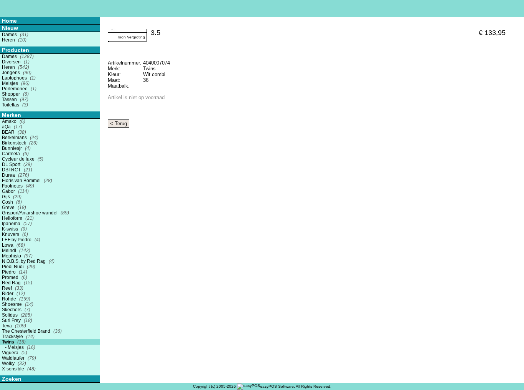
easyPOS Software (277, 386)
